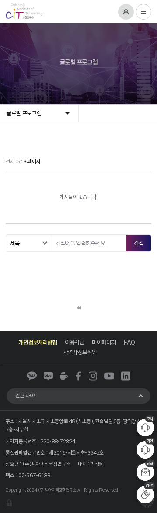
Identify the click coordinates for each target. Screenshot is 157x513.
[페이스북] (78, 376)
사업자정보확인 (80, 352)
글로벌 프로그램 (24, 113)
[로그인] (126, 12)
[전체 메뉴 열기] (143, 12)
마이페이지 (104, 342)
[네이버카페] (64, 376)
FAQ (129, 342)
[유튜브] (109, 376)
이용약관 (74, 342)
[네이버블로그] (48, 376)
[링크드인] (125, 376)
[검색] (138, 243)
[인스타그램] (93, 376)
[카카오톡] (32, 376)
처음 (78, 308)
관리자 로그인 (9, 502)
